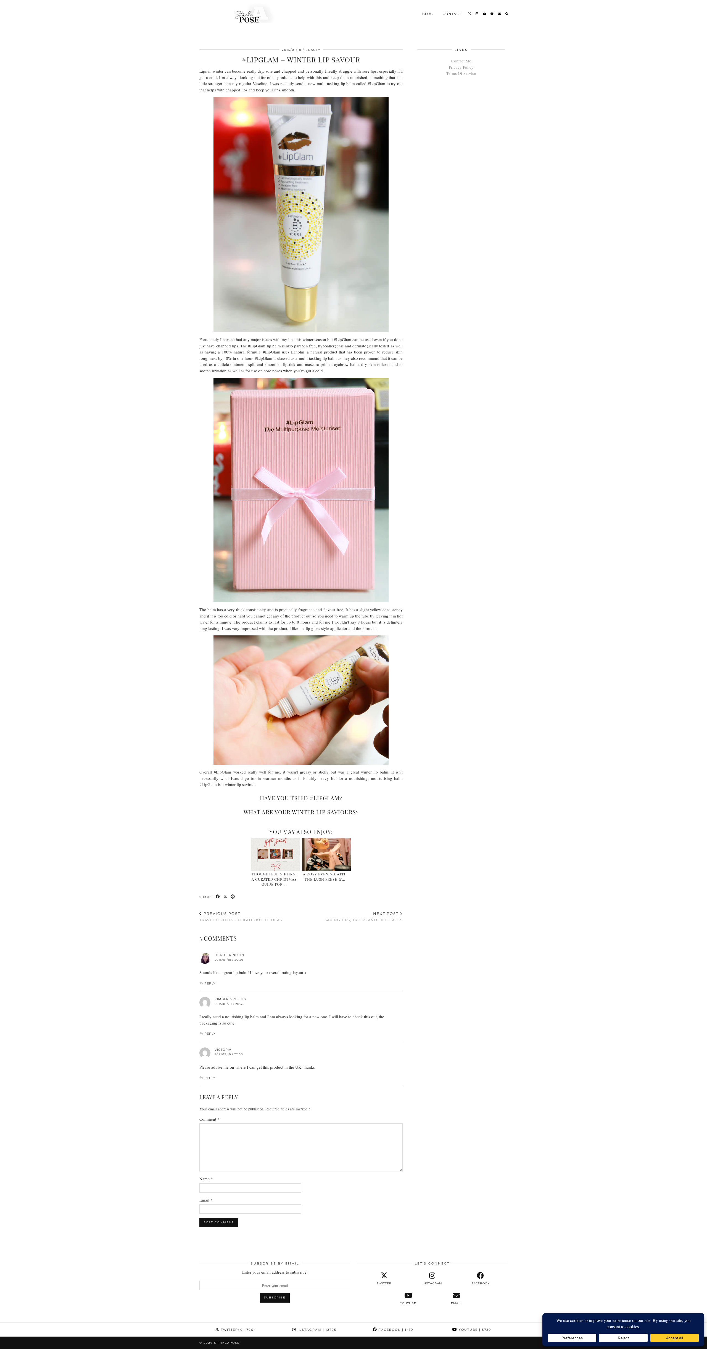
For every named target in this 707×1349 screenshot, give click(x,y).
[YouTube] (485, 13)
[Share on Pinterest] (233, 896)
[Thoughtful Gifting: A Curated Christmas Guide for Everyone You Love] (275, 854)
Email (206, 1200)
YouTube (474, 1330)
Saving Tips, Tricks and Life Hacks (364, 916)
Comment (209, 1119)
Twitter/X (238, 1330)
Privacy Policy (461, 67)
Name (206, 1178)
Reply (209, 983)
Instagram (316, 1330)
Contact (452, 13)
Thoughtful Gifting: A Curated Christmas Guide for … (274, 879)
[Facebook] (492, 13)
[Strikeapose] (250, 13)
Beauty (312, 50)
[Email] (500, 13)
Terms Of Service (461, 73)
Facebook (395, 1330)
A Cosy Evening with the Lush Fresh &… (325, 876)
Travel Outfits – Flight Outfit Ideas (240, 916)
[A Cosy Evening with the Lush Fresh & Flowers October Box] (326, 854)
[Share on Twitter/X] (225, 896)
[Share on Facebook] (218, 896)
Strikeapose (227, 1343)
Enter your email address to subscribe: (275, 1272)
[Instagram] (477, 13)
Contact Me (461, 61)
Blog (427, 13)
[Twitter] (470, 13)
